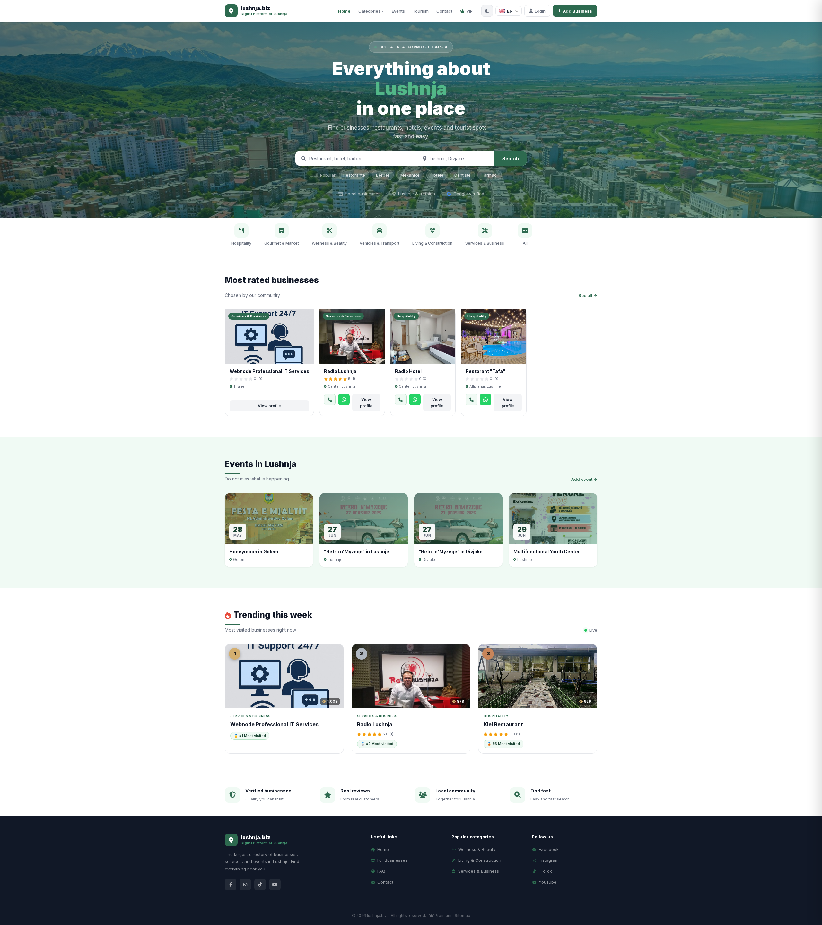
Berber (382, 174)
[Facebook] (230, 884)
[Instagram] (245, 884)
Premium (442, 915)
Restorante (354, 174)
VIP (469, 10)
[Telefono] (330, 399)
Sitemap (462, 915)
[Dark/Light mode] (487, 11)
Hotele (437, 174)
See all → (587, 295)
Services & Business (478, 871)
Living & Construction (479, 860)
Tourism (421, 10)
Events (398, 10)
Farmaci (490, 174)
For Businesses (392, 860)
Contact (444, 10)
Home (344, 10)
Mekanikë (410, 174)
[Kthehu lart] (806, 892)
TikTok (545, 871)
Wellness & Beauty (476, 849)
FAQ (381, 871)
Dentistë (462, 174)
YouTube (547, 882)
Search (510, 158)
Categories (371, 10)
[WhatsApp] (344, 399)
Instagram (549, 860)
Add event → (584, 479)
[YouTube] (275, 884)
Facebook (549, 849)
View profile (269, 405)
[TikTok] (260, 884)
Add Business (577, 10)
